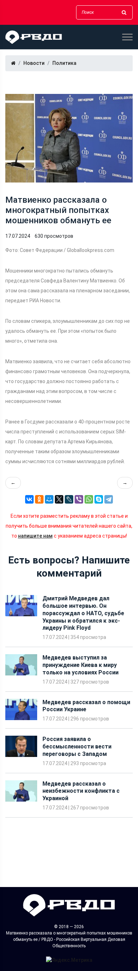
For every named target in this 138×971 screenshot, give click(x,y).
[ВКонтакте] (29, 499)
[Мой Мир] (49, 499)
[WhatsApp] (89, 499)
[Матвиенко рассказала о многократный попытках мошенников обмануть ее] (69, 138)
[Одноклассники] (39, 499)
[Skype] (98, 499)
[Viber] (79, 499)
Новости (34, 63)
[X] (59, 499)
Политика (64, 63)
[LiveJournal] (69, 499)
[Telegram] (108, 499)
